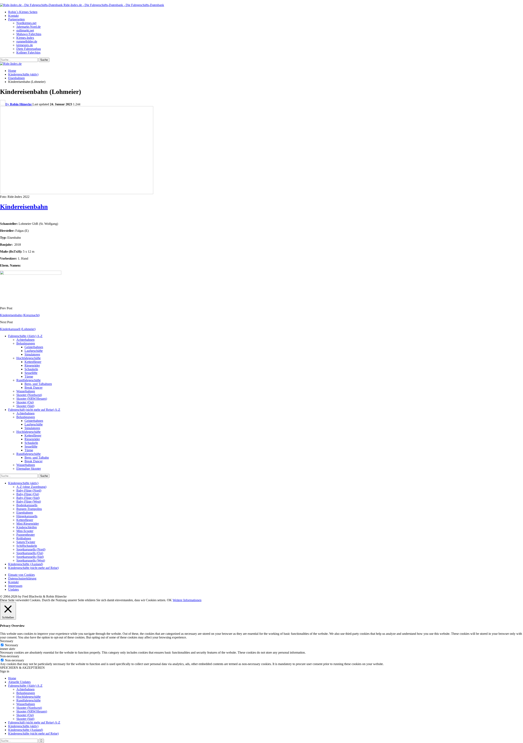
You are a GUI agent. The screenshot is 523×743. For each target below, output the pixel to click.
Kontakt (13, 15)
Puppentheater (25, 534)
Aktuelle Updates (19, 682)
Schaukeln (31, 369)
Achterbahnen (25, 339)
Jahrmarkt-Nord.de (28, 26)
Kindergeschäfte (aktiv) (23, 483)
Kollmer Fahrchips (28, 52)
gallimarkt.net (25, 30)
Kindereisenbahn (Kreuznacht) (20, 315)
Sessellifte (31, 373)
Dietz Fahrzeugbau (28, 49)
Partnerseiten (16, 19)
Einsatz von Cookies (21, 574)
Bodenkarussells (26, 505)
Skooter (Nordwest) (29, 395)
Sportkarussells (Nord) (30, 549)
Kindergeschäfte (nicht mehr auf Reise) (33, 568)
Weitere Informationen (187, 600)
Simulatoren (32, 354)
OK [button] (169, 600)
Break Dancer (33, 387)
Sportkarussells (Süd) (30, 556)
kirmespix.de (24, 45)
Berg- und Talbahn (37, 457)
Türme (29, 376)
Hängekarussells (26, 516)
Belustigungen (25, 343)
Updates (13, 589)
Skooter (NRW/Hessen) (31, 398)
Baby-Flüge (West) (28, 501)
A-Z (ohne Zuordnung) (31, 487)
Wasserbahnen (25, 391)
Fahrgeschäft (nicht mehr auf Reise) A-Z (34, 409)
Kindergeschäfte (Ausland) (25, 564)
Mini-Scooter (24, 531)
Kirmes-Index (25, 37)
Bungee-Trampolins (29, 509)
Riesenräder (32, 365)
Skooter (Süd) (25, 406)
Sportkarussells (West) (30, 560)
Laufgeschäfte (34, 350)
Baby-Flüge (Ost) (27, 494)
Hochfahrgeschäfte (28, 358)
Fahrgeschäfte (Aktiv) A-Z (25, 336)
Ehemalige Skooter (28, 468)
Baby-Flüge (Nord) (28, 490)
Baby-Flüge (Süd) (28, 498)
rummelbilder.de (26, 41)
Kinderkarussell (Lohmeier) (18, 329)
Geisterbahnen (34, 347)
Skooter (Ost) (25, 402)
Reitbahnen (23, 538)
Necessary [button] (6, 641)
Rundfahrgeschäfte (28, 380)
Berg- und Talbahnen (38, 384)
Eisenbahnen (24, 512)
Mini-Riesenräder (27, 523)
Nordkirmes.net (26, 23)
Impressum (15, 586)
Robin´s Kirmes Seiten (22, 12)
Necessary (11, 645)
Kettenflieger (33, 362)
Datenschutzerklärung (22, 578)
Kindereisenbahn (24, 206)
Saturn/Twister (25, 542)
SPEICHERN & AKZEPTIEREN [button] (22, 667)
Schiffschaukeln (26, 545)
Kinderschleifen (26, 527)
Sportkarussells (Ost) (29, 553)
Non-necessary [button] (9, 656)
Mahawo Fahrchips (28, 34)
